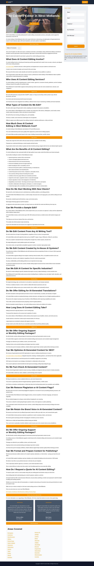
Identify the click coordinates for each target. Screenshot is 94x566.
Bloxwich (37, 546)
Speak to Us (34, 91)
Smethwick (14, 491)
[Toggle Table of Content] (18, 48)
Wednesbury (10, 547)
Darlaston (10, 557)
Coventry (37, 556)
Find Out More (34, 227)
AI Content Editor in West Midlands (14, 355)
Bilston (36, 538)
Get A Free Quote (34, 523)
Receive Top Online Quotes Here (34, 495)
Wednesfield (37, 550)
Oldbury (27, 491)
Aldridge (37, 534)
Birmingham (9, 491)
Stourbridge (37, 544)
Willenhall (37, 540)
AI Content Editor (10, 66)
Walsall (9, 555)
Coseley (36, 536)
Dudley (9, 553)
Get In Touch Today (34, 44)
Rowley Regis (32, 491)
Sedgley (36, 542)
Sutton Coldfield (11, 543)
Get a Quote (33, 23)
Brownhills (37, 552)
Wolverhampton (38, 554)
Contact (85, 2)
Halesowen (10, 545)
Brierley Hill (37, 532)
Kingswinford (38, 548)
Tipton (9, 551)
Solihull (9, 549)
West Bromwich (21, 491)
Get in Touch (34, 375)
